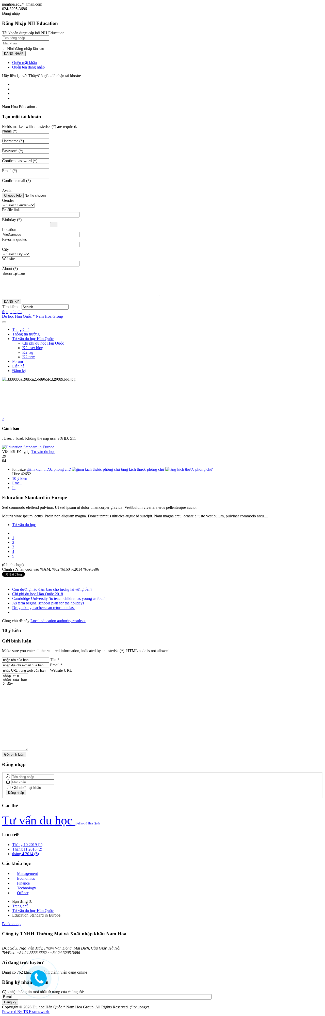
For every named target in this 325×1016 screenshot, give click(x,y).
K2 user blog (32, 348)
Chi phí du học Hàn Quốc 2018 (37, 594)
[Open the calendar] (53, 224)
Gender (8, 200)
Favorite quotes (14, 239)
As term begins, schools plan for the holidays (48, 603)
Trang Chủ (20, 329)
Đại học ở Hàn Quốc (87, 823)
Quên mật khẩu (24, 62)
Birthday (12, 219)
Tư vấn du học (43, 451)
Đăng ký (19, 370)
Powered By (26, 1011)
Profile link (11, 210)
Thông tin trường (26, 334)
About (10, 268)
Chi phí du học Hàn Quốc (43, 343)
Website (8, 259)
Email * (56, 665)
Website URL (61, 670)
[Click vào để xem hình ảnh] (28, 447)
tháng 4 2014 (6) (25, 854)
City (5, 249)
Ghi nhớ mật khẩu (26, 787)
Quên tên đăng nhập (28, 67)
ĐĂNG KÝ (11, 301)
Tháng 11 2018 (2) (27, 849)
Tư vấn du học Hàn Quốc (33, 338)
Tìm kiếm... (11, 306)
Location (9, 229)
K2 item (28, 357)
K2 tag (27, 352)
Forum (17, 361)
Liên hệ (18, 366)
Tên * (54, 659)
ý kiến (19, 478)
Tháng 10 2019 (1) (27, 844)
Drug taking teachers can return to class (43, 607)
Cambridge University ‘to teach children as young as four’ (58, 598)
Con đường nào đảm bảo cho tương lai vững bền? (52, 589)
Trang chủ (20, 906)
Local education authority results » (58, 621)
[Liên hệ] (35, 981)
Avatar (7, 190)
